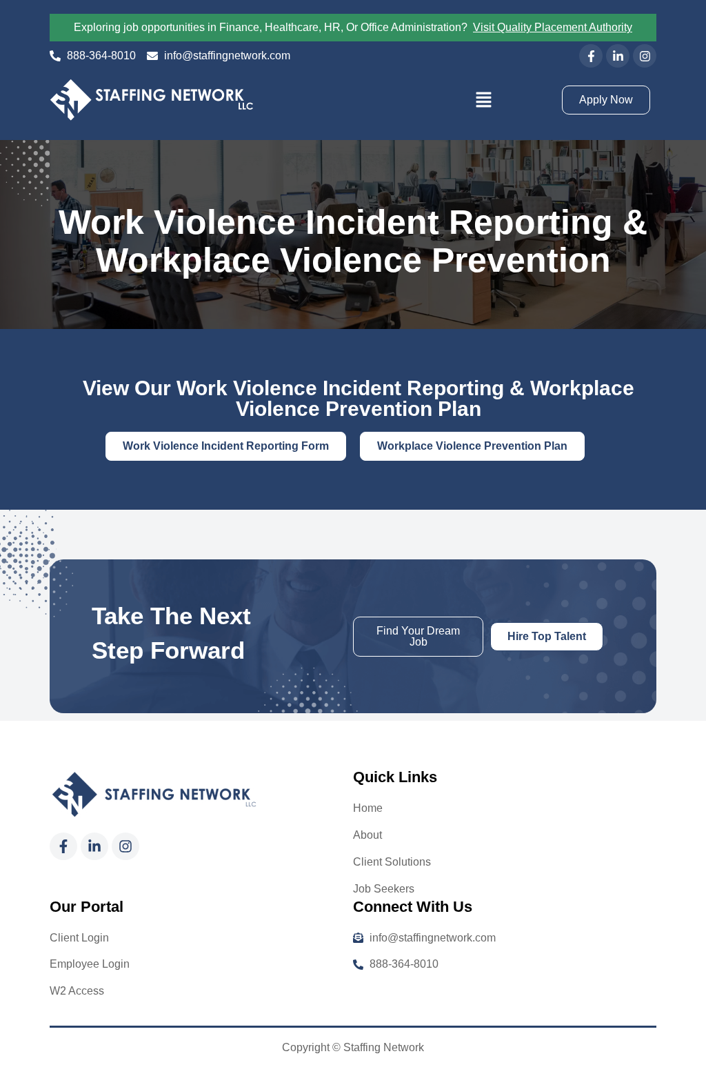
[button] (484, 100)
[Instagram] (644, 56)
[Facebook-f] (591, 56)
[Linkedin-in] (617, 56)
